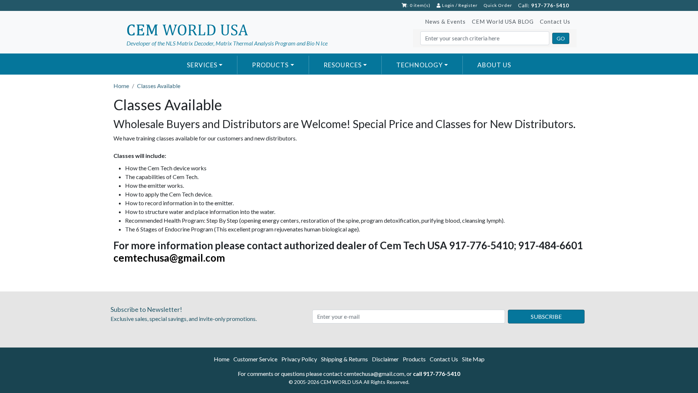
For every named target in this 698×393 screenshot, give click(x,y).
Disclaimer (385, 359)
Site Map (473, 359)
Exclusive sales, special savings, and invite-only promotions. (184, 313)
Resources (343, 65)
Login (447, 5)
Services (202, 65)
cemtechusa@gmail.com (169, 257)
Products (270, 65)
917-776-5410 (550, 5)
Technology (419, 65)
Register (468, 5)
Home (221, 359)
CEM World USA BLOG (503, 21)
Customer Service (255, 359)
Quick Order (498, 5)
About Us (494, 65)
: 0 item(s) (418, 5)
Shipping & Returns (344, 359)
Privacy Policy (299, 359)
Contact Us (555, 21)
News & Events (445, 21)
